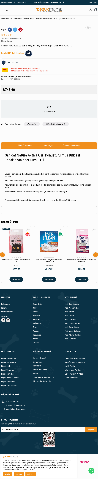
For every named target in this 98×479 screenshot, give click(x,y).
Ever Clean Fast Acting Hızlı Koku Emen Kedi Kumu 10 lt (49, 261)
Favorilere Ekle (28, 229)
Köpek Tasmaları (7, 374)
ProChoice (37, 335)
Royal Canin (37, 304)
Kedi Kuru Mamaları (72, 304)
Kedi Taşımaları (70, 319)
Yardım (35, 373)
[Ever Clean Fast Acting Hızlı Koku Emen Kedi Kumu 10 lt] (49, 241)
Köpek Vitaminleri (7, 370)
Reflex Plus (37, 323)
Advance (36, 331)
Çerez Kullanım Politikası (74, 374)
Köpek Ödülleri (6, 366)
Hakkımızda (5, 304)
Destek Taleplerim (40, 369)
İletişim (4, 308)
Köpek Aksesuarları (8, 382)
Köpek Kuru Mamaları (9, 358)
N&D (35, 308)
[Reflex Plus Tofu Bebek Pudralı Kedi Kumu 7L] (16, 241)
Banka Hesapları (7, 312)
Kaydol (91, 429)
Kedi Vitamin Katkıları (73, 335)
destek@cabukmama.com (15, 409)
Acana (35, 339)
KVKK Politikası (70, 366)
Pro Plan (36, 319)
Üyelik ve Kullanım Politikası (75, 358)
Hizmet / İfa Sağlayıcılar (42, 381)
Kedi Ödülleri (69, 312)
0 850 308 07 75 (12, 402)
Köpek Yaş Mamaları (8, 362)
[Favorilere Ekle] (88, 27)
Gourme (36, 343)
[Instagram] (8, 320)
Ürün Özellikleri (25, 145)
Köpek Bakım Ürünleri (9, 385)
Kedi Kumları (69, 316)
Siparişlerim (37, 362)
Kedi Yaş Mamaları (72, 308)
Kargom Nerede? (39, 358)
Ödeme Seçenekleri (71, 145)
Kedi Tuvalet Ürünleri (72, 323)
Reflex (35, 312)
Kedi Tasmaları (70, 339)
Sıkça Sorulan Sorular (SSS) (43, 377)
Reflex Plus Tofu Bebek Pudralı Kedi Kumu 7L (16, 261)
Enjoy (35, 327)
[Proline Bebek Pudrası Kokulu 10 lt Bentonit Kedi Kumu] (81, 241)
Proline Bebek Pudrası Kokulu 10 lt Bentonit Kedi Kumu (81, 261)
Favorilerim (37, 366)
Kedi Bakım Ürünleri (72, 327)
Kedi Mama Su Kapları (73, 331)
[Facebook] (3, 320)
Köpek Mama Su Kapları (10, 378)
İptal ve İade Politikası (73, 370)
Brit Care (36, 316)
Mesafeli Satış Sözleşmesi (75, 362)
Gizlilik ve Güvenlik (71, 378)
